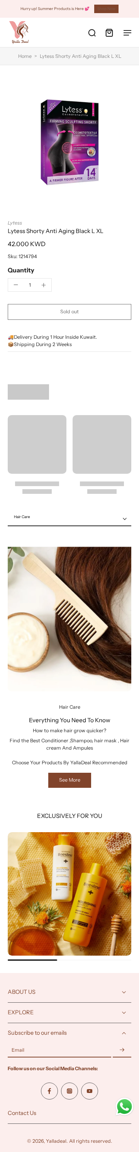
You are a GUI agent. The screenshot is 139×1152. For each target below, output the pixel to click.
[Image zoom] (69, 142)
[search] (91, 32)
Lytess (15, 223)
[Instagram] (69, 1091)
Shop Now (106, 8)
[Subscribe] (122, 1050)
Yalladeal (56, 1141)
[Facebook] (49, 1091)
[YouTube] (89, 1091)
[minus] (16, 284)
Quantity (21, 270)
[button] (69, 312)
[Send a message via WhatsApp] (124, 1106)
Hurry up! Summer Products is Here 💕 (55, 8)
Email (18, 1050)
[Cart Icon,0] (108, 32)
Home (25, 56)
